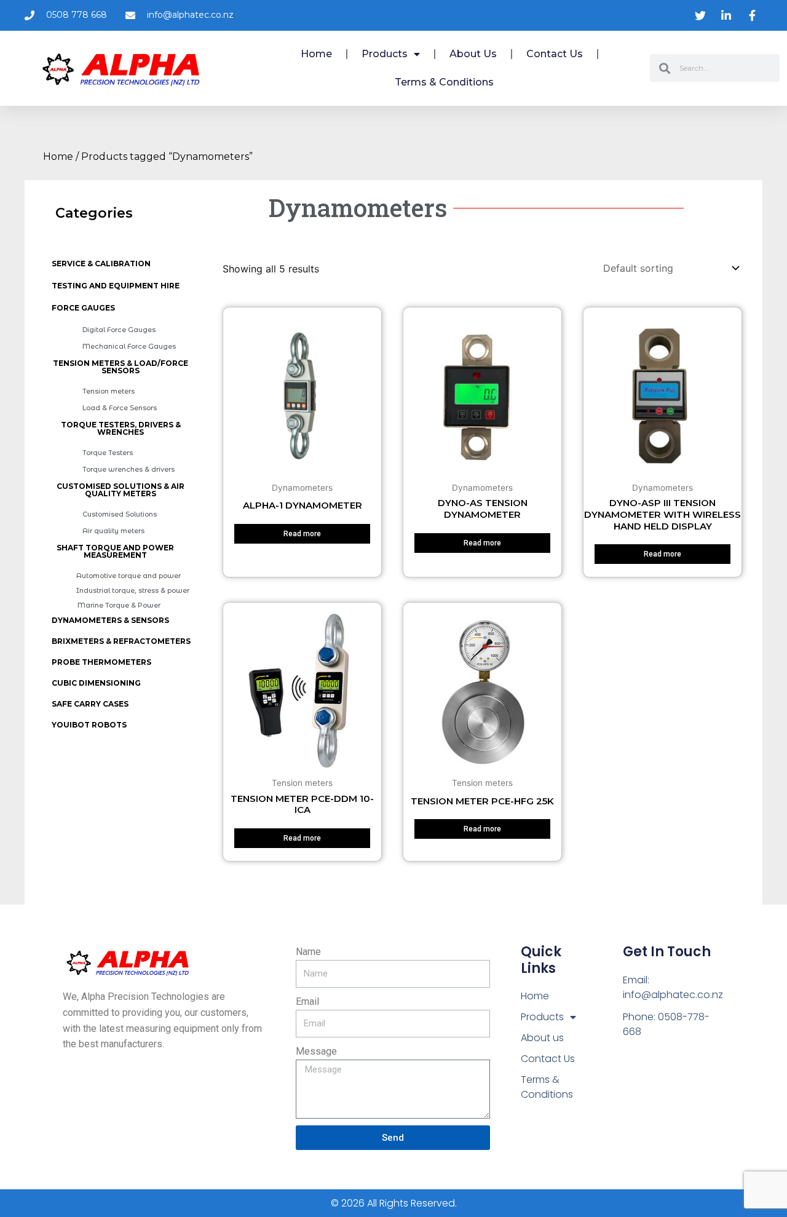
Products (385, 54)
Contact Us (554, 54)
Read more (302, 533)
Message (316, 1051)
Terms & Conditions (444, 82)
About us (473, 54)
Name (308, 951)
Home (316, 54)
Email (307, 1001)
